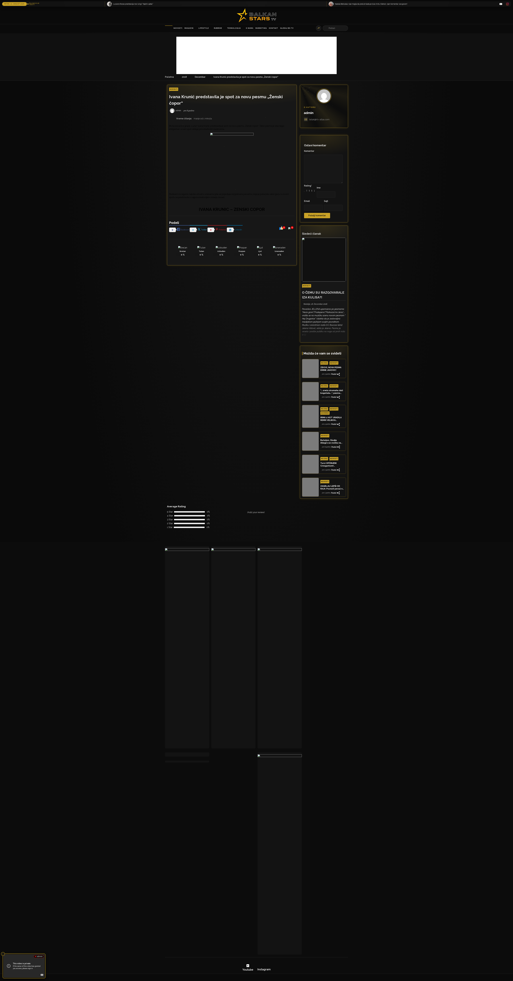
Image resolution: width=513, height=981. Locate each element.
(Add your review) (256, 512)
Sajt (326, 201)
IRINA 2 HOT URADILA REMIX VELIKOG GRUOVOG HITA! (331, 419)
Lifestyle (204, 28)
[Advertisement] (256, 55)
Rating (308, 185)
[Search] (326, 28)
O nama (249, 28)
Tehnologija (234, 28)
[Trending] (318, 28)
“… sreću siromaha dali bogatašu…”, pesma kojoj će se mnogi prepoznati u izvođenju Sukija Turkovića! (332, 392)
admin (308, 113)
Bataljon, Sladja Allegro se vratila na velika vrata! (330, 441)
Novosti (178, 28)
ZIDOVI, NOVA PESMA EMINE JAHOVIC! (330, 368)
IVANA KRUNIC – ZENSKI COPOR (232, 209)
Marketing (261, 28)
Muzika (324, 363)
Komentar (309, 151)
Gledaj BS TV (287, 28)
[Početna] (168, 28)
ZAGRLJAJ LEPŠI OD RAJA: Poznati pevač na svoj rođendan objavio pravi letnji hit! (332, 487)
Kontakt (273, 28)
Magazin (188, 28)
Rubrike (218, 28)
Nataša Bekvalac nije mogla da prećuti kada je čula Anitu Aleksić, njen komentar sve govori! (238, 4)
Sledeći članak (311, 233)
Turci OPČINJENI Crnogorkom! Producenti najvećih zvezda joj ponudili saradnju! (330, 464)
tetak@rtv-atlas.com (319, 119)
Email (307, 201)
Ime (318, 187)
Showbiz (325, 413)
